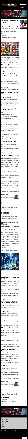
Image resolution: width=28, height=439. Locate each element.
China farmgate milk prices (11, 216)
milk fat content (14, 218)
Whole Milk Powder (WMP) (4, 403)
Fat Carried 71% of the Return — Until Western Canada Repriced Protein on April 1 (5, 426)
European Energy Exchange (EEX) (10, 400)
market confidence (3, 218)
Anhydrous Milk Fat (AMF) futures (6, 215)
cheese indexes (5, 216)
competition (15, 216)
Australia (10, 215)
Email (2, 203)
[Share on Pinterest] (4, 213)
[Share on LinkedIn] (6, 213)
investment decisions (4, 401)
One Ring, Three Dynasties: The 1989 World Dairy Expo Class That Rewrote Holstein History (5, 420)
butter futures (16, 215)
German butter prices (16, 400)
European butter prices (5, 400)
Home (1, 1)
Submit (2, 395)
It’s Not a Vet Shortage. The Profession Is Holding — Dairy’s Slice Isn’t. (5, 424)
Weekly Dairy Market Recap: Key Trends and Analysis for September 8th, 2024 (8, 22)
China (8, 216)
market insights (6, 218)
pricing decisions (16, 401)
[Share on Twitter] (3, 213)
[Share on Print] (7, 213)
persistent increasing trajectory (11, 401)
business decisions (13, 215)
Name (2, 200)
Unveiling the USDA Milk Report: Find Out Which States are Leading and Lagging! (10, 379)
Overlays (25, 20)
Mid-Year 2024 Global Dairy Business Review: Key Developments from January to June (10, 191)
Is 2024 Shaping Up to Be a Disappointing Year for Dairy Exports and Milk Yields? (10, 190)
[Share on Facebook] (1, 213)
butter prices (3, 216)
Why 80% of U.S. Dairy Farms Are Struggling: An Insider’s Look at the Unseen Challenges (10, 378)
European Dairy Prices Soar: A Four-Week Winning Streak (9, 223)
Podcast (8, 1)
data (2, 400)
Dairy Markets (5, 399)
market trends (10, 226)
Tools (13, 1)
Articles (5, 1)
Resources (11, 1)
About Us (15, 1)
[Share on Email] (8, 213)
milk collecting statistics (10, 218)
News (3, 1)
